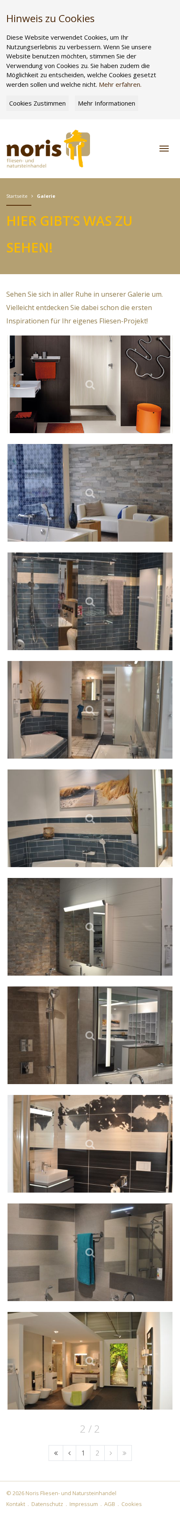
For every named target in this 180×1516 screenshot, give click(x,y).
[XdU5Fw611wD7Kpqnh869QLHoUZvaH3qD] (90, 818)
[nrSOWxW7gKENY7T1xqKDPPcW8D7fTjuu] (90, 601)
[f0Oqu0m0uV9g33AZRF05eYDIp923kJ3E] (90, 1144)
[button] (164, 148)
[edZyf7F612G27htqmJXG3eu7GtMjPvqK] (90, 493)
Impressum (83, 1504)
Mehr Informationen (106, 103)
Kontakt (15, 1504)
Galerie (46, 196)
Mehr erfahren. (120, 84)
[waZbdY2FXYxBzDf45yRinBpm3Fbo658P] (90, 927)
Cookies (131, 1504)
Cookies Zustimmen (37, 103)
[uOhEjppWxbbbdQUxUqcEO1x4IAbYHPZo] (90, 1361)
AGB (109, 1504)
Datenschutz (47, 1504)
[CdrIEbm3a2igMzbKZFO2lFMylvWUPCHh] (90, 384)
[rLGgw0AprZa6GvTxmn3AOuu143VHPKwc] (90, 1035)
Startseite (17, 196)
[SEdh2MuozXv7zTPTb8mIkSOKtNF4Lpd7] (90, 710)
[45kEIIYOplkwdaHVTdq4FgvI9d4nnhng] (90, 1252)
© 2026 (61, 1493)
